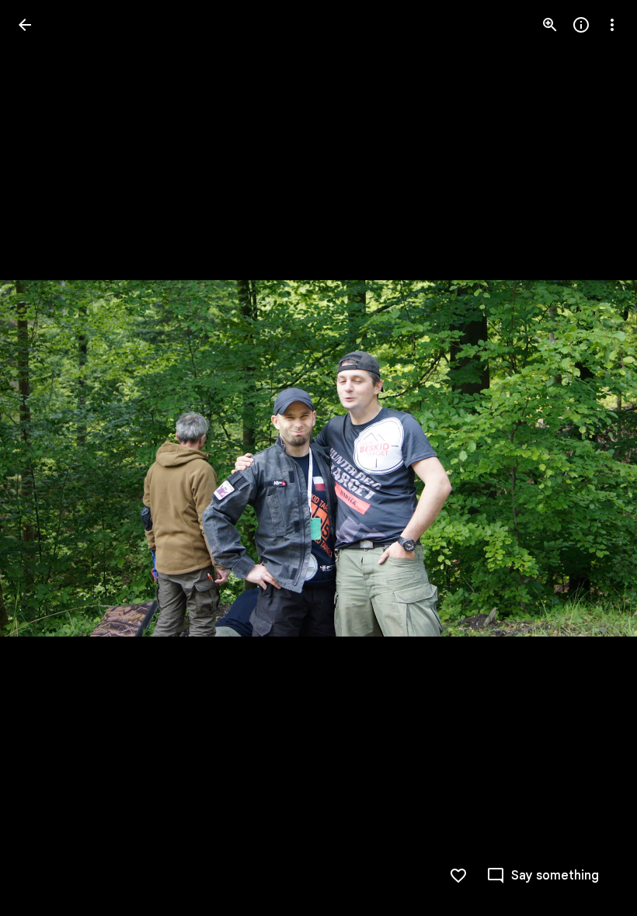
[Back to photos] (25, 24)
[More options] (612, 24)
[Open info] (581, 24)
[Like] (458, 875)
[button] (43, 458)
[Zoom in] (550, 24)
